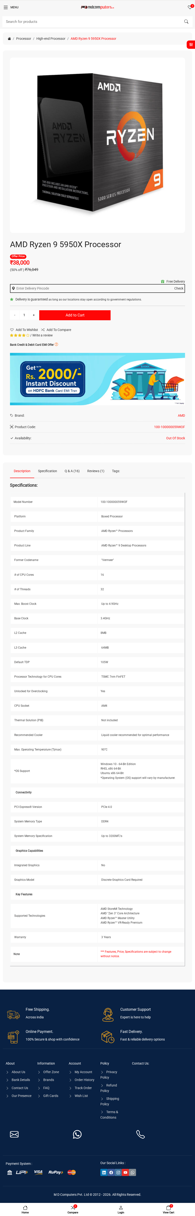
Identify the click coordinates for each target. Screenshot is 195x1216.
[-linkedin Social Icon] (103, 1172)
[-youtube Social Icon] (125, 1172)
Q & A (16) (72, 471)
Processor (23, 38)
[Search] (186, 21)
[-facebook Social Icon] (111, 1172)
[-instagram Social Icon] (118, 1172)
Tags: (116, 471)
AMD (181, 415)
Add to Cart (75, 315)
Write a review (42, 335)
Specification (47, 471)
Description (22, 471)
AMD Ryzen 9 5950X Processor (93, 38)
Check (178, 288)
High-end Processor (50, 38)
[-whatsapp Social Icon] (132, 1172)
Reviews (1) (95, 471)
